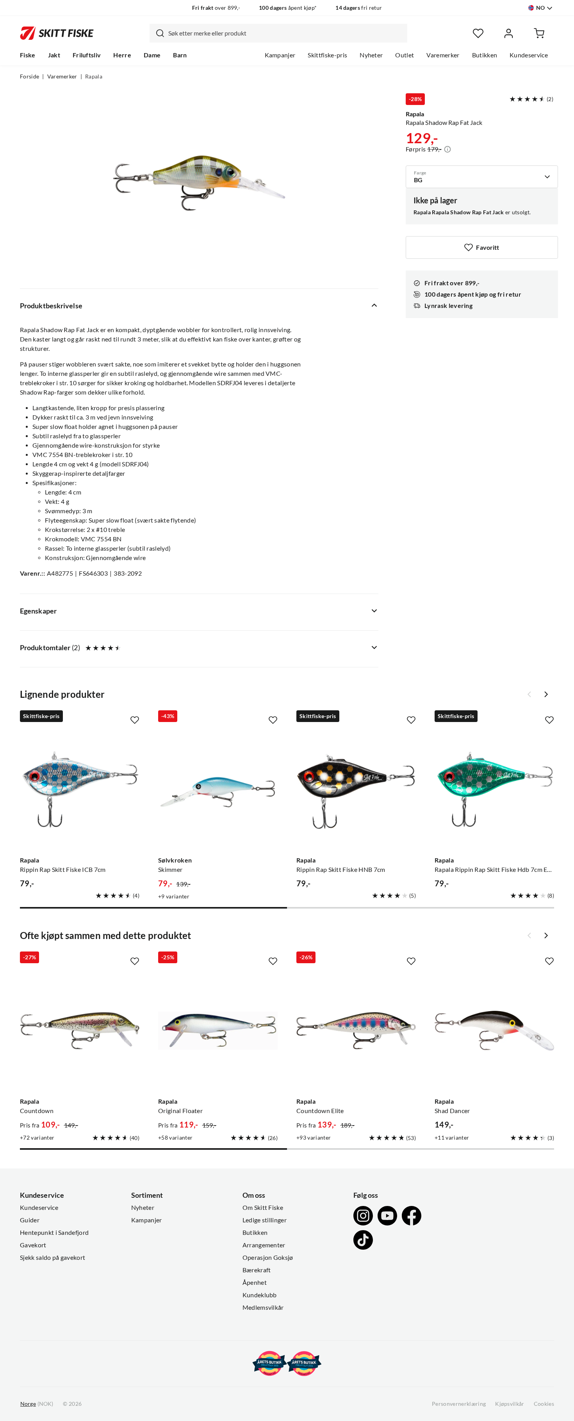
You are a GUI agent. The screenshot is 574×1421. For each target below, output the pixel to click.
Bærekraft (256, 1269)
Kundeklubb (259, 1294)
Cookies (544, 1404)
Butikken (484, 55)
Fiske (28, 55)
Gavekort (33, 1244)
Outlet (404, 55)
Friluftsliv (87, 55)
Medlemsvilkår (263, 1307)
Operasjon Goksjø (267, 1257)
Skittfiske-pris (327, 55)
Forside (29, 76)
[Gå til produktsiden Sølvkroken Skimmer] (218, 789)
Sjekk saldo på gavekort (52, 1257)
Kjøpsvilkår (509, 1404)
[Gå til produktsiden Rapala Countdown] (79, 1030)
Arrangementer (263, 1244)
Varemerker (442, 55)
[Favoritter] (478, 33)
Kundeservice (529, 55)
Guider (29, 1220)
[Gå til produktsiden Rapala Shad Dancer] (494, 1030)
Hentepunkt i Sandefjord (54, 1232)
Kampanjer (280, 55)
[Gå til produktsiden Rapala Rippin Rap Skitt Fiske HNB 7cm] (356, 789)
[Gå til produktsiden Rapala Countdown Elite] (356, 1030)
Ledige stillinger (264, 1220)
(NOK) (36, 1404)
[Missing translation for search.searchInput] (157, 33)
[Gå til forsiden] (57, 33)
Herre (122, 55)
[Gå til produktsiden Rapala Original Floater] (218, 1030)
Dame (152, 55)
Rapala (93, 76)
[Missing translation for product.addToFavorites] (134, 720)
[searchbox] (285, 33)
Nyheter (371, 55)
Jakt (54, 55)
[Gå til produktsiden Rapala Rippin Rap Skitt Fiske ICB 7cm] (79, 789)
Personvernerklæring (459, 1404)
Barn (180, 55)
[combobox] (278, 33)
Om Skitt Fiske (262, 1207)
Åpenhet (254, 1282)
